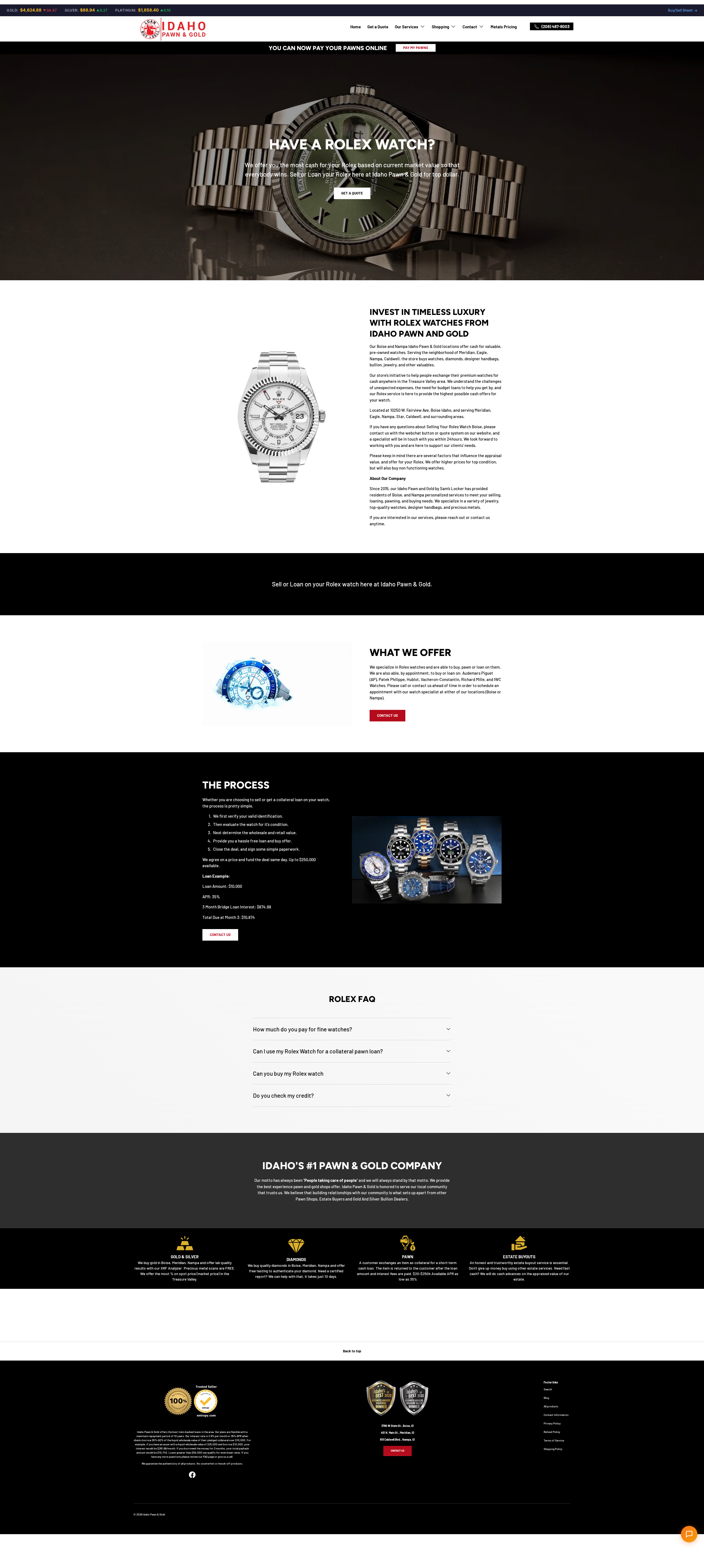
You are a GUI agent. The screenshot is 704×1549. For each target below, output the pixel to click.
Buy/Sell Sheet (682, 10)
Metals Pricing (504, 26)
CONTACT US (397, 1450)
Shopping (440, 26)
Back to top (352, 1351)
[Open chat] (689, 1534)
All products (551, 1406)
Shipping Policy (553, 1449)
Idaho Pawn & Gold (154, 1514)
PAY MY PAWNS (415, 47)
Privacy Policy (552, 1423)
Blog (546, 1397)
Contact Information (556, 1414)
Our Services (406, 26)
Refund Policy (552, 1431)
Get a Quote (377, 26)
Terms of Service (554, 1440)
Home (355, 26)
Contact (470, 26)
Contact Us (387, 715)
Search (548, 1389)
